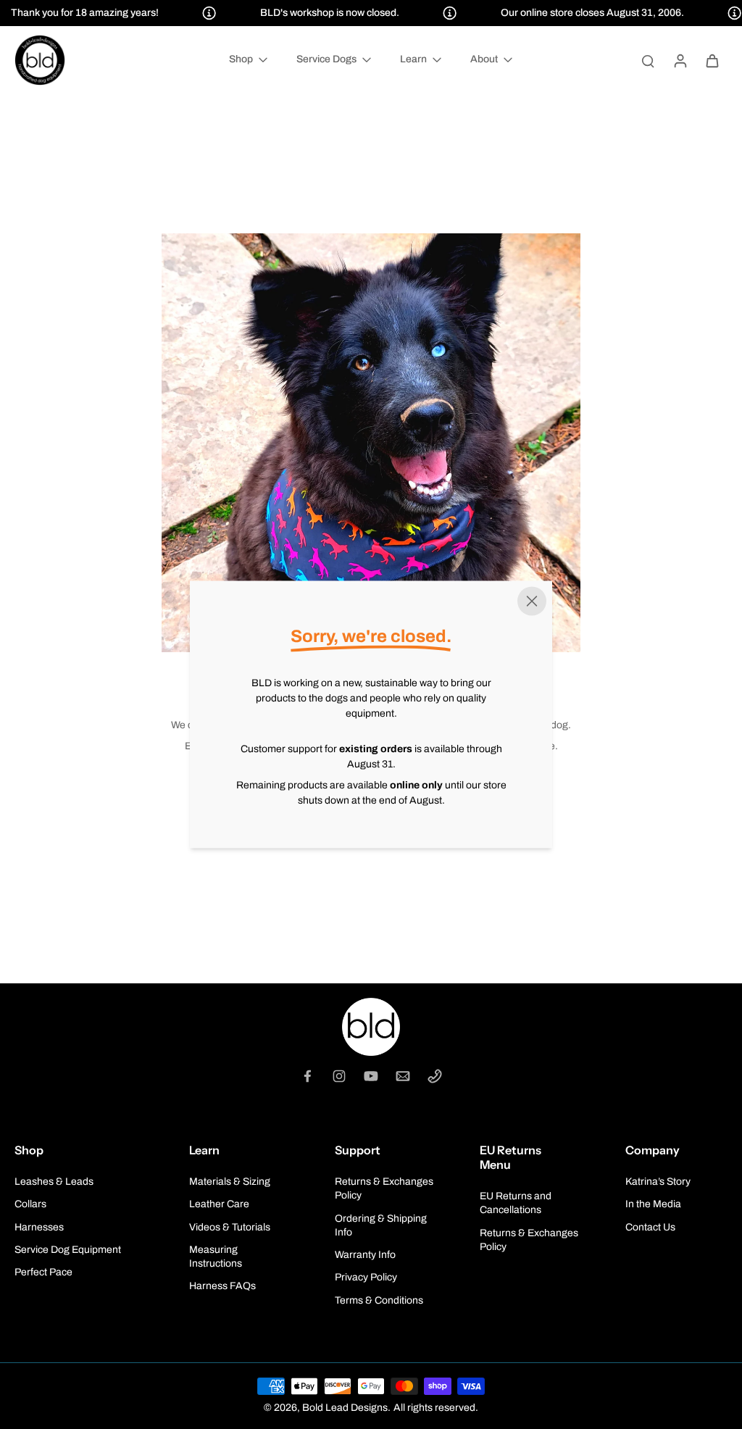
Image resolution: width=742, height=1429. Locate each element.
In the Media (653, 1204)
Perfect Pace (43, 1272)
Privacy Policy (366, 1277)
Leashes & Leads (53, 1181)
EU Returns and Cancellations (515, 1203)
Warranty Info (365, 1254)
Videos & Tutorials (229, 1227)
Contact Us (650, 1227)
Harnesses (39, 1227)
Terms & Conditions (379, 1300)
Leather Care (219, 1204)
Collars (30, 1204)
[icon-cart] (712, 60)
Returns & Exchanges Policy (384, 1188)
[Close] (531, 601)
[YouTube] (371, 1076)
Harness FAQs (222, 1285)
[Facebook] (307, 1076)
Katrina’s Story (658, 1181)
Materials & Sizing (229, 1181)
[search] (648, 60)
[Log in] (680, 60)
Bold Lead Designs (345, 1407)
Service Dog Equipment (67, 1249)
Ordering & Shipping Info (381, 1225)
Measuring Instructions (215, 1256)
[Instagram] (339, 1076)
